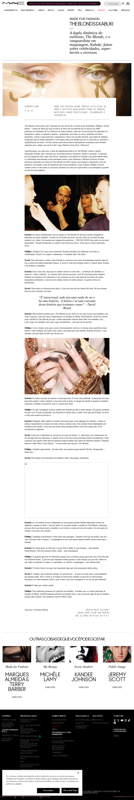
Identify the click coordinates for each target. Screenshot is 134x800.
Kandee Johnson (83, 677)
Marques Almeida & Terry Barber (17, 682)
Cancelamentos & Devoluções (28, 752)
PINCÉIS (71, 10)
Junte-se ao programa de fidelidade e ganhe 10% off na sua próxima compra (63, 4)
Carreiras (56, 752)
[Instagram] (125, 720)
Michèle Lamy (50, 677)
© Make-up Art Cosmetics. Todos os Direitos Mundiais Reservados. (99, 792)
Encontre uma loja (85, 720)
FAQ (22, 761)
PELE (80, 10)
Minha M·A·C (98, 720)
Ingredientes (58, 723)
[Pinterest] (115, 723)
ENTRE (80, 613)
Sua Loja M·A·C (82, 716)
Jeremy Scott (117, 677)
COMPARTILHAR (32, 106)
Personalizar (48, 790)
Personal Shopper (29, 736)
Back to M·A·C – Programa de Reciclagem (59, 747)
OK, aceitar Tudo (70, 790)
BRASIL (116, 735)
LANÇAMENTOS (10, 10)
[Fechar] (78, 773)
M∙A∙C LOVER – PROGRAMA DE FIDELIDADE (8, 725)
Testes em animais (60, 756)
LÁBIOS (41, 10)
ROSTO (51, 10)
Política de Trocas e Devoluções (30, 765)
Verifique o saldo (10, 735)
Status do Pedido (101, 723)
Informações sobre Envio (29, 757)
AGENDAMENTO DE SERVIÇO (82, 727)
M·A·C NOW (57, 738)
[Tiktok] (129, 720)
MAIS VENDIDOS (27, 10)
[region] (42, 783)
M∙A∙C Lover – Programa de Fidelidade (63, 742)
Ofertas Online (9, 720)
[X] (118, 720)
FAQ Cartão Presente (7, 739)
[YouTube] (122, 720)
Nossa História (59, 720)
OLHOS (61, 10)
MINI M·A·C (89, 10)
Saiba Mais (17, 697)
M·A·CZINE (113, 10)
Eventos (80, 723)
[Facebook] (115, 720)
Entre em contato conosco (28, 721)
